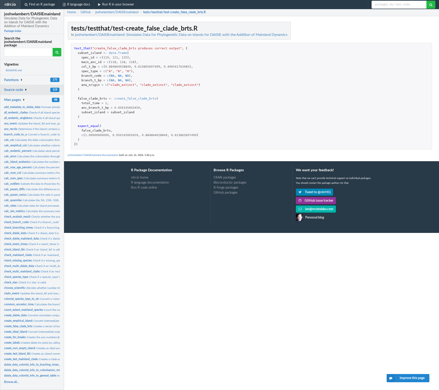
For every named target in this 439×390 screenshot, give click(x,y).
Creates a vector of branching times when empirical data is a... (55, 326)
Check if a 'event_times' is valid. (35, 244)
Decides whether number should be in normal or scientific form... (54, 288)
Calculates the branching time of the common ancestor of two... (57, 304)
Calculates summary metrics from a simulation (40, 172)
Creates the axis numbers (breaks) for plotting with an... (48, 337)
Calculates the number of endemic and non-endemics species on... (57, 162)
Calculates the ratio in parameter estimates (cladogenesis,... (51, 194)
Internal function (45, 364)
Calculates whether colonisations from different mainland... (51, 145)
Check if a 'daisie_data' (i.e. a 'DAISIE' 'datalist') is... (45, 233)
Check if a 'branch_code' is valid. (36, 222)
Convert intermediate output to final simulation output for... (54, 320)
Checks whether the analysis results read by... (44, 216)
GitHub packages (226, 192)
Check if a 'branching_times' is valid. (40, 227)
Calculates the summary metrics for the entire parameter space (52, 211)
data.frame (118, 53)
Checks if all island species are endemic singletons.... (50, 118)
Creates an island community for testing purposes (47, 353)
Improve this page (412, 378)
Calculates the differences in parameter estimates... (45, 189)
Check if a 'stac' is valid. (25, 282)
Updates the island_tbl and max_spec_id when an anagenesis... (48, 123)
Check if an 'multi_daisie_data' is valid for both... (48, 266)
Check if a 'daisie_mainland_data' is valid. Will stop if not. (56, 238)
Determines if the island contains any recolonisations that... (46, 129)
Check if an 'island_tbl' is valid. (33, 249)
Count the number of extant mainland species (51, 309)
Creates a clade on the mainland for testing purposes (53, 359)
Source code (13, 90)
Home (71, 12)
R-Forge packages (226, 187)
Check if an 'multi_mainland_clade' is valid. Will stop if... (56, 271)
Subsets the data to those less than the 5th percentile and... (47, 183)
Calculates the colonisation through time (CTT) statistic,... (45, 156)
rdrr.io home (139, 177)
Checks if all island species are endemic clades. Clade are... (51, 112)
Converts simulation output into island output (43, 315)
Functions (11, 80)
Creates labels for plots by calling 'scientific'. (38, 342)
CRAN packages (225, 177)
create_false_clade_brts (135, 98)
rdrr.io (10, 4)
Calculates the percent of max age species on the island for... (54, 167)
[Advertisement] (401, 90)
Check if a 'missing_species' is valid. (39, 260)
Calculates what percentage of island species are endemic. (53, 151)
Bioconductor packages (230, 182)
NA (112, 75)
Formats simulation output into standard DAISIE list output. (58, 107)
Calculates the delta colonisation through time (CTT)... (41, 140)
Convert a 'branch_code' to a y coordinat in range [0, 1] (49, 134)
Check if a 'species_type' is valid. (36, 277)
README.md (14, 70)
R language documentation (150, 182)
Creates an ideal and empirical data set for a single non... (54, 348)
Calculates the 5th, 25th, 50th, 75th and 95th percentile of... (49, 200)
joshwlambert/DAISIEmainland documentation (93, 155)
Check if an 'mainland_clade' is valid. (40, 255)
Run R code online (144, 187)
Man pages (12, 100)
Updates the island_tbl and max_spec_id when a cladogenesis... (50, 293)
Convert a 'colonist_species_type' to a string (48, 299)
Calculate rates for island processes (31, 205)
